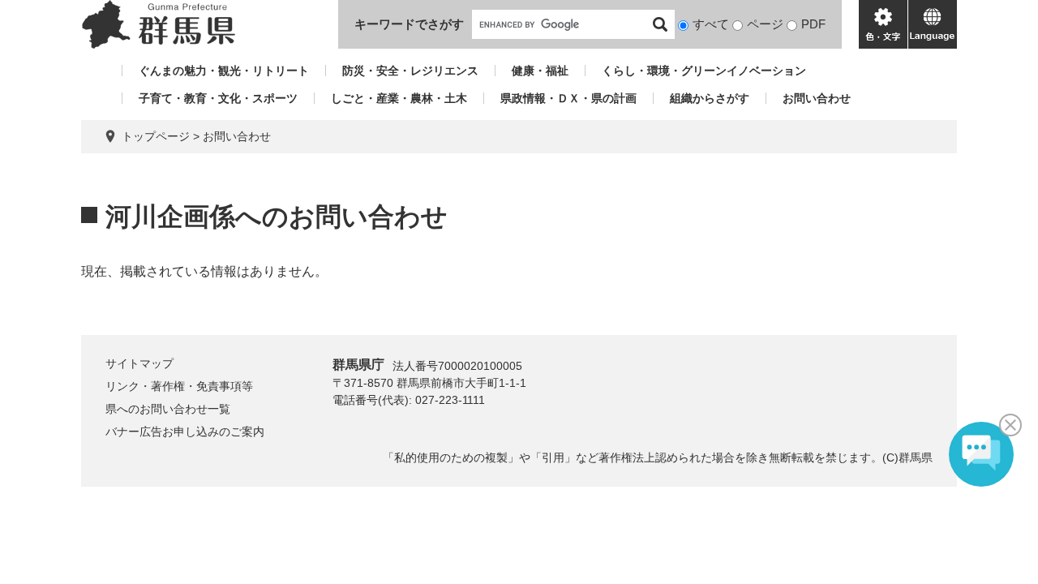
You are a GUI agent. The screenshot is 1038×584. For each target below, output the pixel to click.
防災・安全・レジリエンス (410, 70)
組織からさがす (709, 98)
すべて (711, 24)
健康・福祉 (540, 70)
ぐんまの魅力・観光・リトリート (224, 70)
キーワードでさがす (409, 24)
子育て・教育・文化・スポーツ (218, 98)
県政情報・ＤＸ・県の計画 (568, 98)
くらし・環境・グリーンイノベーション (704, 70)
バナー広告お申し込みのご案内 (184, 431)
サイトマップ (139, 363)
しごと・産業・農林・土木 (399, 98)
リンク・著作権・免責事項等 (179, 386)
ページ (765, 24)
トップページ (156, 136)
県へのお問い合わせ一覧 (167, 408)
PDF (813, 24)
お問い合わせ (817, 98)
